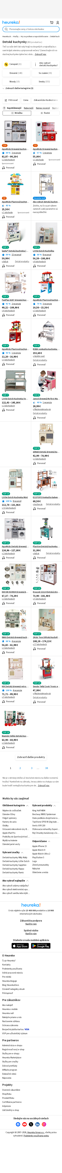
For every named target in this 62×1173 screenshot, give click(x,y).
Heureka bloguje (9, 981)
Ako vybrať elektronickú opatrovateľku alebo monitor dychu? (16, 889)
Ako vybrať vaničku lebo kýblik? (16, 893)
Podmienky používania (12, 968)
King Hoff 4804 (38, 810)
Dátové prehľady (9, 1065)
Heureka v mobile (10, 1009)
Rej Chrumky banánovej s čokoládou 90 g (46, 833)
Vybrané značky (11, 852)
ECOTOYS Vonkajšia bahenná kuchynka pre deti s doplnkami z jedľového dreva (46, 497)
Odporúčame (39, 841)
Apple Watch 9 (38, 850)
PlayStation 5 (38, 857)
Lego (34, 861)
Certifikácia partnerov (12, 1102)
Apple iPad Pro (8, 833)
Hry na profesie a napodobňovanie (34, 36)
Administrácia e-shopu (12, 1045)
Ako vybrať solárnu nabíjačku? (15, 885)
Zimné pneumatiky (40, 865)
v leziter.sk (37, 504)
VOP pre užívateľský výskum (14, 1033)
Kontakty (6, 964)
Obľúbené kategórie (13, 805)
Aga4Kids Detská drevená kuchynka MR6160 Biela (15, 546)
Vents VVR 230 (38, 825)
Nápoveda (6, 1078)
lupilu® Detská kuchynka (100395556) (15, 251)
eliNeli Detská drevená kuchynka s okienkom (46, 452)
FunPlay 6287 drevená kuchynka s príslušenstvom (15, 300)
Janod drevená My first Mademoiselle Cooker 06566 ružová (46, 398)
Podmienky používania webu (36, 1135)
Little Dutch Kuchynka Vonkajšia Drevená (15, 398)
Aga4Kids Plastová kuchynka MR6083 (46, 300)
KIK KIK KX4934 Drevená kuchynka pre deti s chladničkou (15, 592)
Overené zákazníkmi (11, 1090)
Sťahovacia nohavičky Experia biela (46, 829)
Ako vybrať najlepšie (13, 880)
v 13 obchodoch (9, 508)
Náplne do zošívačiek (11, 810)
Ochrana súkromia (10, 1025)
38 (46, 768)
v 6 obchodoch (39, 261)
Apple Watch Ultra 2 (41, 853)
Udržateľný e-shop (10, 1110)
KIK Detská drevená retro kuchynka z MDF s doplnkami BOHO (15, 686)
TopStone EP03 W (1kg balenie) (46, 821)
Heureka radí (8, 1013)
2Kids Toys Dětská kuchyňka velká (46, 637)
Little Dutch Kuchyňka (43, 251)
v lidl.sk (5, 261)
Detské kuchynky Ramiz (13, 872)
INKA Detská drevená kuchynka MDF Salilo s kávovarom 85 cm (15, 637)
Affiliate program (9, 1069)
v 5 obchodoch (39, 599)
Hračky (15, 36)
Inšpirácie (6, 1106)
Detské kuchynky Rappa (13, 868)
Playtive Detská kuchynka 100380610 (46, 546)
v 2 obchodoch (8, 159)
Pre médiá (6, 976)
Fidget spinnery (9, 818)
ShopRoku (6, 1094)
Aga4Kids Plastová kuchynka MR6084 (15, 349)
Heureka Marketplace (11, 1057)
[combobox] (31, 29)
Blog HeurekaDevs (10, 985)
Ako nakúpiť (7, 1005)
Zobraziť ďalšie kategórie (17, 88)
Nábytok (36, 868)
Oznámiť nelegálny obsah (13, 989)
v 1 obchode (38, 159)
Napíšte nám (31, 924)
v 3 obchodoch (39, 310)
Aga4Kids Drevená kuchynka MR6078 (15, 149)
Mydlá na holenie (9, 840)
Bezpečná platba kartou (13, 1029)
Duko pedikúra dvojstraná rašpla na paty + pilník (46, 818)
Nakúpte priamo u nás (12, 1017)
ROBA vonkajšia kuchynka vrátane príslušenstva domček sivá (46, 349)
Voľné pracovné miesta (12, 972)
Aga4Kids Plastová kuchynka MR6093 (15, 202)
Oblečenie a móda (40, 872)
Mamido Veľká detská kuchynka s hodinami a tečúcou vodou (15, 736)
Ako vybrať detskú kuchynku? (46, 202)
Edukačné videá (9, 1073)
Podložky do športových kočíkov (16, 836)
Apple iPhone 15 (39, 846)
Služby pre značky (10, 1061)
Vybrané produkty (42, 805)
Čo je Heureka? (9, 960)
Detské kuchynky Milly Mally (14, 857)
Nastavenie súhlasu (11, 1021)
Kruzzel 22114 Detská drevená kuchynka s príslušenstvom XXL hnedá (46, 592)
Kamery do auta (9, 821)
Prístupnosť (7, 993)
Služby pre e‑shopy (10, 1053)
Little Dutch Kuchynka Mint (15, 497)
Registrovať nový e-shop (13, 1049)
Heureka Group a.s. (35, 1132)
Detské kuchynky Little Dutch (15, 861)
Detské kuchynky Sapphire (14, 865)
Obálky (5, 825)
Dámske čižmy (8, 814)
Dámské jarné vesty (11, 844)
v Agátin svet (39, 356)
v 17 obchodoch (40, 644)
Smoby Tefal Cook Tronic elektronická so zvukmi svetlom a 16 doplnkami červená (46, 686)
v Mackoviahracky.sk (42, 409)
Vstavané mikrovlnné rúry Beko (16, 829)
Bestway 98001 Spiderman (44, 814)
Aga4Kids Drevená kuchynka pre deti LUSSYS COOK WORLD (46, 149)
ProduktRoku (8, 1098)
